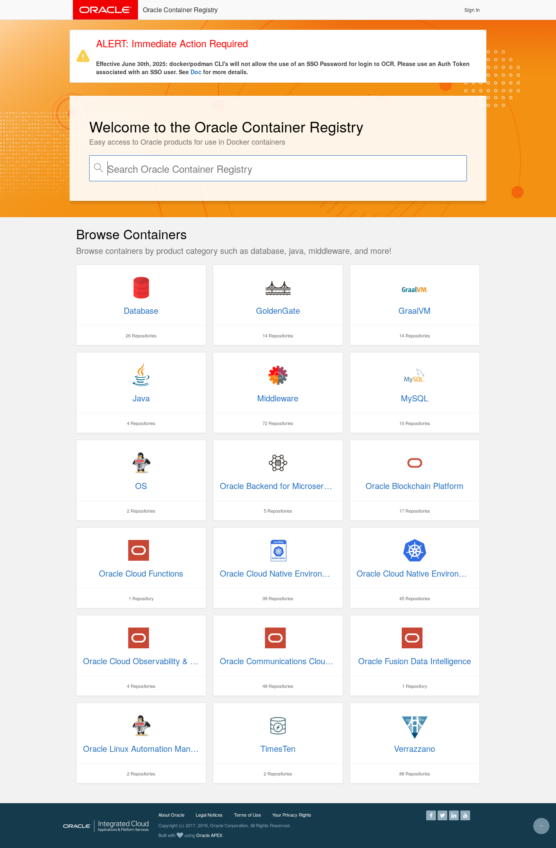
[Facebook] (431, 814)
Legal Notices (209, 814)
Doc (195, 72)
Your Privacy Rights (291, 814)
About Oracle (171, 814)
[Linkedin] (454, 814)
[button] (472, 9)
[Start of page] (541, 826)
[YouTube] (465, 814)
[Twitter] (442, 814)
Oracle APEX (209, 835)
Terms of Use (247, 814)
